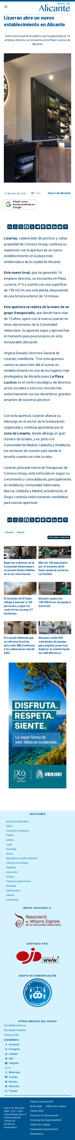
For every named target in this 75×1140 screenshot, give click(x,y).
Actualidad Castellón (15, 1030)
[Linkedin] (54, 226)
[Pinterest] (65, 226)
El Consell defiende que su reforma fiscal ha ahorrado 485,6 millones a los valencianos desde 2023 (19, 645)
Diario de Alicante (59, 193)
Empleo (20, 532)
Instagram (14, 1049)
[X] (32, 226)
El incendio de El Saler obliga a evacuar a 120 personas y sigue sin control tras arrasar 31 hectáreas (18, 606)
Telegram (14, 1063)
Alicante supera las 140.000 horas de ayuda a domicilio (54, 602)
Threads (13, 1091)
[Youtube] (6, 1077)
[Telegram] (37, 226)
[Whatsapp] (15, 226)
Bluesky (13, 1081)
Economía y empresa (59, 537)
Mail (11, 1058)
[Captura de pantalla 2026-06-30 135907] (37, 725)
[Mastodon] (43, 226)
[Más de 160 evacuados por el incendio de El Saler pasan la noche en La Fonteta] (54, 552)
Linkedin (13, 1054)
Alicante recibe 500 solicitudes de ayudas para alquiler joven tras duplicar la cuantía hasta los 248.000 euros (54, 645)
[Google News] (9, 226)
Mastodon (14, 1086)
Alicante (9, 532)
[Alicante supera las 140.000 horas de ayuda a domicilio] (54, 588)
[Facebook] (26, 226)
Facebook (14, 1044)
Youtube (13, 1077)
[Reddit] (60, 226)
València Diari (11, 1035)
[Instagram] (20, 226)
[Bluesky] (48, 226)
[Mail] (6, 1058)
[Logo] (54, 7)
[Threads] (6, 1091)
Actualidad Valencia (14, 1025)
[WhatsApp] (6, 1072)
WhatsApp (14, 1072)
